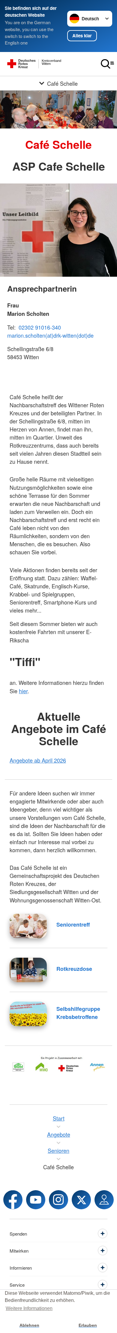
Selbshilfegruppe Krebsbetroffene (78, 1013)
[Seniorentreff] (28, 926)
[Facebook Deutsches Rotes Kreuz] (12, 1199)
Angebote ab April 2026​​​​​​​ (38, 760)
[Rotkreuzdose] (28, 970)
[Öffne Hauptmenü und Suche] (107, 64)
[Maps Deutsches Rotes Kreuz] (104, 1199)
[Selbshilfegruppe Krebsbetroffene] (28, 1014)
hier (23, 691)
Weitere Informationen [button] (29, 1308)
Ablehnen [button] (29, 1325)
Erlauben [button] (88, 1325)
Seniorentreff (73, 924)
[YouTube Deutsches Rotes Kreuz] (35, 1199)
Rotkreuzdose (74, 969)
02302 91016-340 (40, 327)
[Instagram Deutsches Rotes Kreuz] (58, 1199)
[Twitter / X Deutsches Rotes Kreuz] (81, 1199)
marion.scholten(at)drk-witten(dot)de (50, 335)
